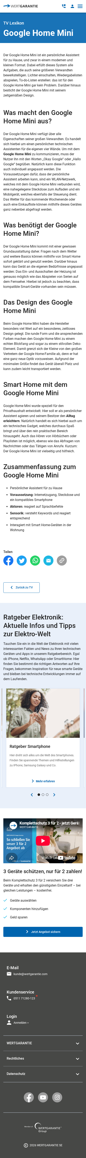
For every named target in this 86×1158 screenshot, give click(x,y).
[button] (72, 6)
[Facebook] (8, 561)
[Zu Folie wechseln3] (47, 794)
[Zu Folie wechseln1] (39, 794)
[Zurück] (31, 795)
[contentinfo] (43, 1145)
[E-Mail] (48, 561)
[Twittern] (22, 561)
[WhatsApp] (35, 561)
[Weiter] (54, 795)
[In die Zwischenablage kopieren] (62, 561)
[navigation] (43, 993)
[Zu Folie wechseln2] (43, 794)
